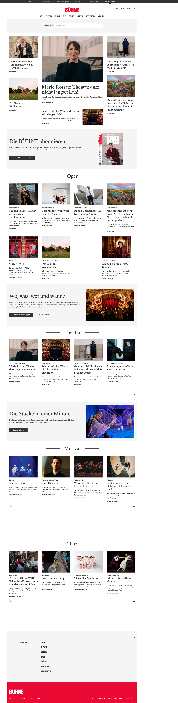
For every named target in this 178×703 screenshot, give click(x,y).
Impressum (96, 698)
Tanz (64, 16)
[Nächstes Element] (134, 395)
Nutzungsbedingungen (115, 698)
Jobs (38, 698)
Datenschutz (130, 698)
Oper (41, 16)
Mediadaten (23, 698)
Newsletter (13, 698)
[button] (117, 8)
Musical (57, 16)
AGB (104, 698)
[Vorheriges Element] (10, 395)
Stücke (71, 16)
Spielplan (80, 16)
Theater (49, 16)
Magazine (101, 16)
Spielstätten (90, 16)
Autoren (32, 698)
